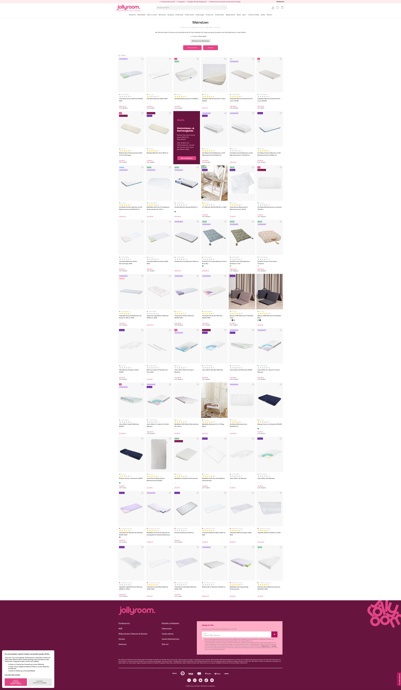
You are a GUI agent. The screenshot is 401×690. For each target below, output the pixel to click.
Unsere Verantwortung (170, 639)
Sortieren (210, 48)
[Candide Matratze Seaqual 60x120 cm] (175, 211)
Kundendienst (399, 679)
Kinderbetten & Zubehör (197, 27)
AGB (120, 628)
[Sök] (225, 7)
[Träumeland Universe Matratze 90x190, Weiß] (120, 103)
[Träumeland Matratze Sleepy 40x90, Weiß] (230, 537)
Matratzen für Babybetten (200, 41)
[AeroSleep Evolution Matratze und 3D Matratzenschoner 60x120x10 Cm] (120, 211)
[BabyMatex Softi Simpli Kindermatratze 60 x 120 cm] (175, 428)
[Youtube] (200, 680)
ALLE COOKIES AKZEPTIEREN (15, 682)
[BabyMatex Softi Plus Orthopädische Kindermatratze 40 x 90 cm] (147, 211)
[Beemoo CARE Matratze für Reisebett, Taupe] (230, 320)
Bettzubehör (209, 27)
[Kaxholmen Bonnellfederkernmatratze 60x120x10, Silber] (258, 591)
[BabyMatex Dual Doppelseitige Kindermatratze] (230, 591)
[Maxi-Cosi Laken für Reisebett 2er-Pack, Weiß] (147, 374)
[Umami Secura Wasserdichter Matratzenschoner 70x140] (230, 211)
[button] (277, 8)
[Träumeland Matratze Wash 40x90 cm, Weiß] (203, 537)
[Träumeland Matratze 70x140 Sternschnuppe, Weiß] (120, 266)
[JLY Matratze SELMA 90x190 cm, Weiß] (203, 211)
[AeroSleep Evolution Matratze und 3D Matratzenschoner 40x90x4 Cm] (258, 157)
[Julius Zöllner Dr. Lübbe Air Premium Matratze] (258, 374)
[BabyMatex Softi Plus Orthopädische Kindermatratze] (203, 483)
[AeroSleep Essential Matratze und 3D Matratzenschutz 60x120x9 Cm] (203, 157)
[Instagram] (195, 680)
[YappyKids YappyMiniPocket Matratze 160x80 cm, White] (120, 591)
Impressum (123, 644)
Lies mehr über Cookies (12, 675)
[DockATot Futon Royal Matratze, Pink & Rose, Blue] (203, 266)
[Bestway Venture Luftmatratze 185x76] (120, 483)
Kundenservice (280, 1)
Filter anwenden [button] (192, 48)
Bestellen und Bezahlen (170, 623)
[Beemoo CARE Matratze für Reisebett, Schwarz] (232, 320)
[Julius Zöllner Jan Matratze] (230, 483)
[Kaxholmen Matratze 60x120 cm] (175, 537)
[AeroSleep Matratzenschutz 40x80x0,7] (175, 103)
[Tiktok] (206, 680)
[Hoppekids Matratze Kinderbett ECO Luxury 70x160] (230, 103)
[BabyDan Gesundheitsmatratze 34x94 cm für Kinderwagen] (120, 157)
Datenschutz (167, 628)
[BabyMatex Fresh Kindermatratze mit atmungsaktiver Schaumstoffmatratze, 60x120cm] (147, 537)
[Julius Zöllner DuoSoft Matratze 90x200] (120, 428)
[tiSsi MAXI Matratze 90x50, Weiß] (147, 103)
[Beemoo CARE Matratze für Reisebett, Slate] (234, 320)
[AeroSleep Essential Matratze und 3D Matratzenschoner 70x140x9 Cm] (230, 157)
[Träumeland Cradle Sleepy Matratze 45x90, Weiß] (175, 591)
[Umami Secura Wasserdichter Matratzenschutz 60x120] (147, 483)
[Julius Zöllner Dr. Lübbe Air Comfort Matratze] (147, 428)
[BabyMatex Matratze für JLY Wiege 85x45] (203, 428)
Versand (122, 639)
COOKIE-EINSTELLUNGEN (39, 682)
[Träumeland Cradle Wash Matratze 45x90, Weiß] (147, 591)
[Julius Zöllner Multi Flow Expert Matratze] (175, 374)
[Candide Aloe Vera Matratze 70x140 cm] (175, 266)
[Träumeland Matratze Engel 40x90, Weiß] (147, 266)
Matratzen (217, 27)
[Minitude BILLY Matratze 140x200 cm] (203, 591)
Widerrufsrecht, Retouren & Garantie (133, 634)
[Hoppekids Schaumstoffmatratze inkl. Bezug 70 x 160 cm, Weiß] (120, 320)
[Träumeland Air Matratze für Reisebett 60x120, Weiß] (120, 537)
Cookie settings (168, 634)
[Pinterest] (212, 680)
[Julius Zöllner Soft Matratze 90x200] (230, 374)
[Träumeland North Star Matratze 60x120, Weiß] (203, 320)
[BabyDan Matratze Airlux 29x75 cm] (147, 157)
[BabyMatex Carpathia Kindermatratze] (175, 483)
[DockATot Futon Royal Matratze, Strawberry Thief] (230, 266)
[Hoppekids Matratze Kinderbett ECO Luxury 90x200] (258, 103)
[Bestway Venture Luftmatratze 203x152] (258, 428)
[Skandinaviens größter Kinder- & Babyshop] (128, 7)
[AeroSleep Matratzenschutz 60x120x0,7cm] (230, 428)
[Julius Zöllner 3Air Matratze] (258, 483)
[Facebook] (189, 680)
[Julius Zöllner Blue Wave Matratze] (203, 374)
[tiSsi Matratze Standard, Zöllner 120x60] (120, 374)
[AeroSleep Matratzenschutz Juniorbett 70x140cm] (258, 211)
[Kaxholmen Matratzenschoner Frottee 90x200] (203, 103)
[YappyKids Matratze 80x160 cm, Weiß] (258, 537)
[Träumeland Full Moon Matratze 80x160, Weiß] (175, 320)
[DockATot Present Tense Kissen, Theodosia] (258, 266)
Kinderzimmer (184, 27)
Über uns (165, 644)
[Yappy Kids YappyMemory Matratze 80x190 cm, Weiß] (147, 320)
